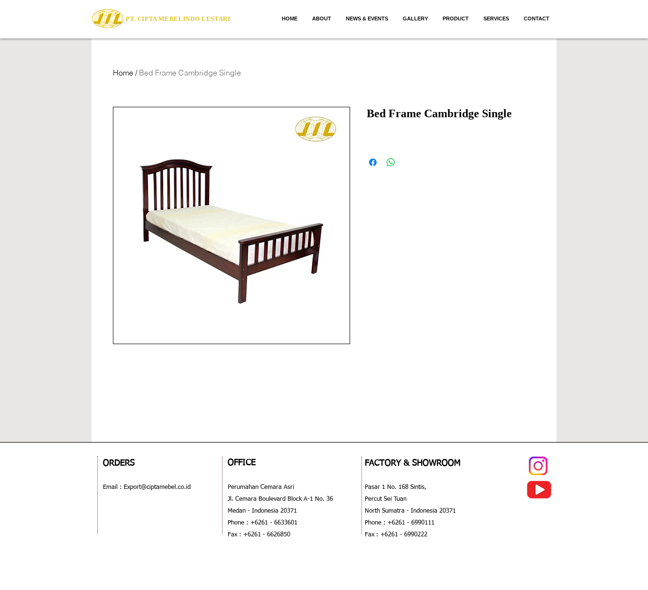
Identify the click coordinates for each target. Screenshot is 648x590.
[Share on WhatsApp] (391, 162)
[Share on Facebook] (373, 162)
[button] (455, 18)
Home (123, 72)
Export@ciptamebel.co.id (156, 487)
